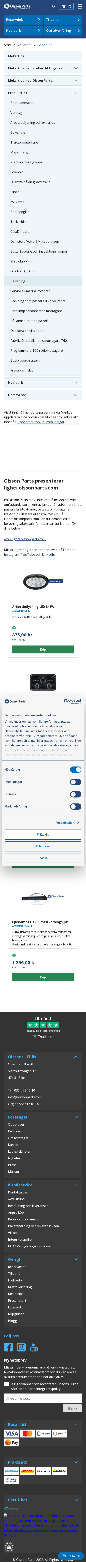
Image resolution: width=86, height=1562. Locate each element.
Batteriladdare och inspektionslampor (38, 251)
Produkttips (17, 93)
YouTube (28, 554)
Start (7, 45)
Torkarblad (18, 221)
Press (12, 1165)
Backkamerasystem (25, 360)
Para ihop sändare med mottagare (36, 311)
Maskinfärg (19, 152)
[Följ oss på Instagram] (21, 1347)
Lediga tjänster (19, 1151)
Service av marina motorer (30, 291)
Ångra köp (16, 1212)
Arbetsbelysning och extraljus (32, 122)
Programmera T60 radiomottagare (36, 350)
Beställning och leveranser (28, 1206)
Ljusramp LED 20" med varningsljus (40, 922)
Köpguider (16, 1314)
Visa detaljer (65, 822)
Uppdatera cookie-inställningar (40, 422)
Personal (14, 1131)
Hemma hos (17, 395)
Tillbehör (53, 19)
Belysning (17, 132)
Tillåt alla (43, 834)
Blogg (12, 1321)
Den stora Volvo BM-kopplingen (34, 241)
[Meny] (80, 6)
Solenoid (16, 172)
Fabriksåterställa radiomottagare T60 (38, 340)
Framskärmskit (21, 370)
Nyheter (14, 1158)
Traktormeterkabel (24, 142)
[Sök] (53, 6)
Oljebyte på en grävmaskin (30, 182)
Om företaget (18, 1138)
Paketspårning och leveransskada (33, 1226)
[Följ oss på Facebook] (8, 1347)
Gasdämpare (19, 231)
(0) (69, 6)
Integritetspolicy (20, 1239)
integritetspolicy (48, 1389)
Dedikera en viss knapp (27, 330)
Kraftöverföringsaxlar (26, 162)
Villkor (13, 1233)
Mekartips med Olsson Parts (30, 80)
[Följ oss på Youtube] (34, 1347)
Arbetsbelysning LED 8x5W (33, 606)
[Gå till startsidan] (17, 6)
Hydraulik (13, 30)
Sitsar (14, 192)
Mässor (13, 1171)
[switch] (75, 782)
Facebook (70, 550)
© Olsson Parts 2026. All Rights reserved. (43, 1559)
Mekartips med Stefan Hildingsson (35, 68)
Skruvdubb (18, 261)
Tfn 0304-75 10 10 (21, 1090)
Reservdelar (15, 19)
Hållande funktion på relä (29, 321)
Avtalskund (16, 1199)
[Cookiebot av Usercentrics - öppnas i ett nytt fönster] (63, 701)
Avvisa (43, 858)
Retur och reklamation (25, 1219)
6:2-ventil (17, 202)
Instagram (12, 554)
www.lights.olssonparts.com (25, 539)
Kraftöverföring (58, 30)
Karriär (13, 1145)
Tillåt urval (43, 846)
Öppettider (16, 1124)
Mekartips (24, 45)
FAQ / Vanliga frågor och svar (30, 1246)
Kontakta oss (18, 1192)
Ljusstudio (16, 1307)
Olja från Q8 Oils (22, 271)
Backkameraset (22, 103)
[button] (9, 1547)
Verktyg (16, 112)
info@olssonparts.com (25, 1097)
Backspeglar (19, 212)
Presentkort (17, 1300)
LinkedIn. (49, 554)
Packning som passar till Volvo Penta (38, 301)
